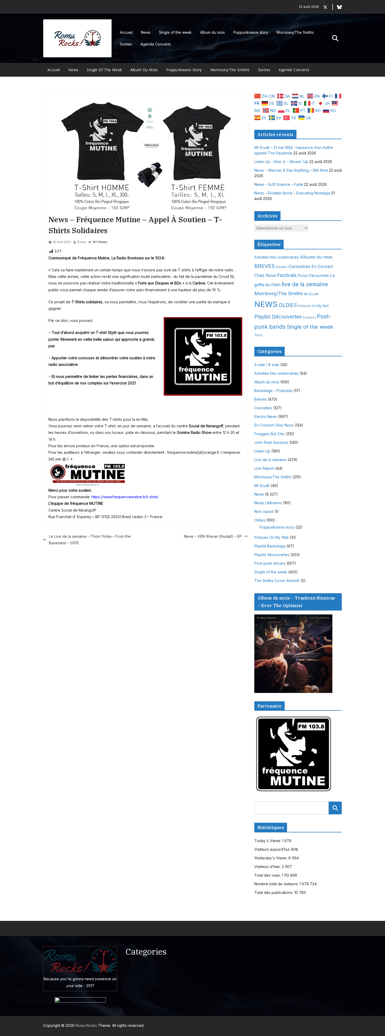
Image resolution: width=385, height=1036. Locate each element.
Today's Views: (268, 840)
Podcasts (309, 317)
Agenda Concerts (155, 44)
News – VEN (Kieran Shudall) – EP (213, 536)
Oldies (259, 520)
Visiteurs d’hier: (268, 866)
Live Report (264, 468)
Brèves (260, 399)
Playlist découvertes (271, 554)
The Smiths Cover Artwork (277, 580)
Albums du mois (316, 257)
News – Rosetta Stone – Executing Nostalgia (292, 193)
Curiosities (299, 266)
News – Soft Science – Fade (278, 184)
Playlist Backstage (269, 546)
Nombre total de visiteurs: (276, 884)
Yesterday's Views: (271, 858)
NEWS (266, 304)
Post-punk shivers (269, 563)
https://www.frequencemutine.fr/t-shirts (124, 497)
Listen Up (262, 451)
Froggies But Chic (269, 434)
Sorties (126, 44)
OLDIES (288, 305)
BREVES (264, 266)
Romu (81, 242)
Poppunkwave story (250, 32)
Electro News (265, 416)
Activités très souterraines (276, 257)
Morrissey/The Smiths (295, 32)
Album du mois (212, 32)
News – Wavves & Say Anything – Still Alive (291, 170)
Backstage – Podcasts (273, 390)
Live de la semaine (270, 459)
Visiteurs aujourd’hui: (272, 849)
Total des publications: (274, 892)
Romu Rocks (86, 1025)
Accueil (126, 32)
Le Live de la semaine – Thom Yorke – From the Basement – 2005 (90, 539)
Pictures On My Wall (313, 306)
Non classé (263, 511)
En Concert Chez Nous (274, 425)
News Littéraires (268, 503)
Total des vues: (268, 875)
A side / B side (266, 364)
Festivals (287, 275)
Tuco (258, 335)
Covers (281, 267)
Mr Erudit (311, 294)
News (146, 32)
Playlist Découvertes (278, 317)
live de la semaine (305, 284)
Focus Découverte (313, 275)
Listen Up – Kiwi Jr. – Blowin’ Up (281, 161)
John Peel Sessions (271, 442)
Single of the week (175, 32)
